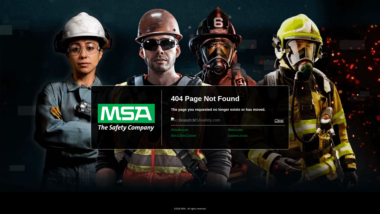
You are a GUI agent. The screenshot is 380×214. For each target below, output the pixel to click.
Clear (279, 120)
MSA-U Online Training (183, 135)
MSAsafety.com (179, 129)
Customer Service (238, 135)
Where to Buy (235, 129)
